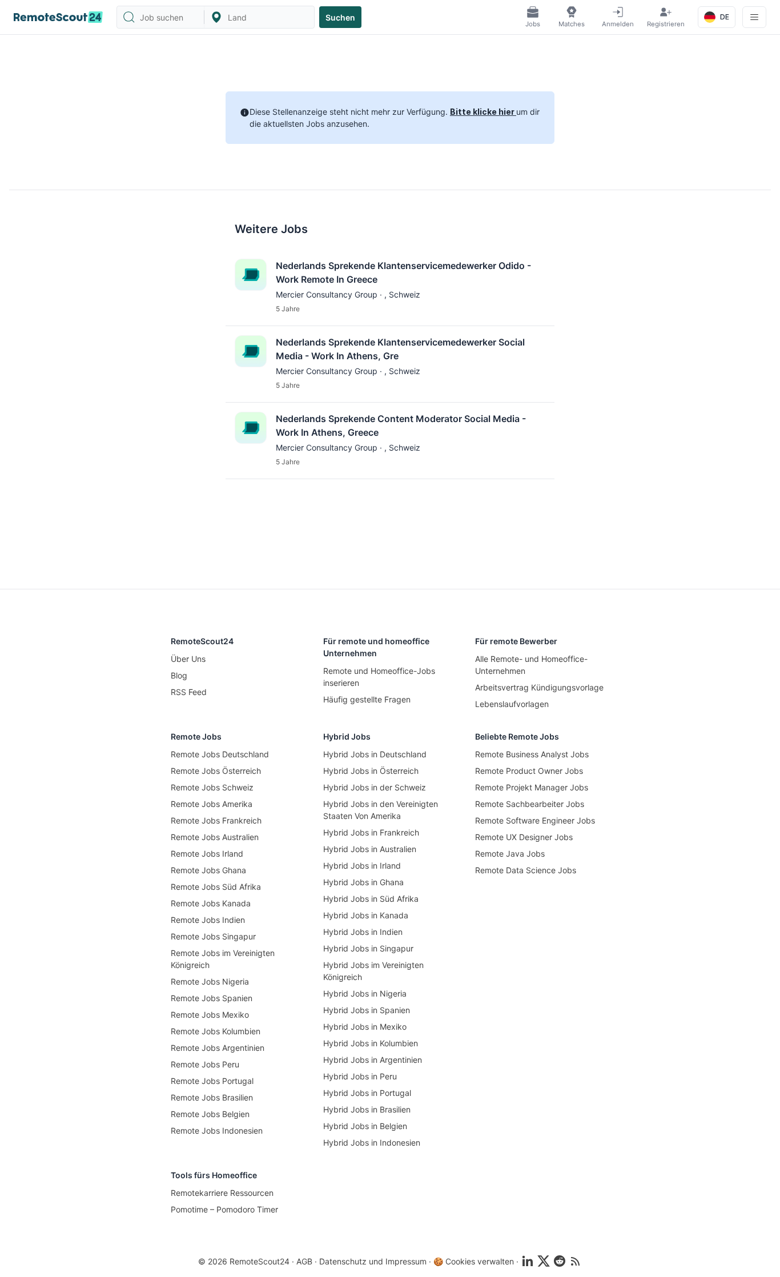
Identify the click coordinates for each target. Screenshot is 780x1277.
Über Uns (188, 659)
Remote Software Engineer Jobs (535, 820)
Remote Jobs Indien (208, 920)
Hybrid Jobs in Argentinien (372, 1060)
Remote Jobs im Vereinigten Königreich (223, 959)
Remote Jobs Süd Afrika (216, 887)
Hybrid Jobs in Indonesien (371, 1142)
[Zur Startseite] (58, 17)
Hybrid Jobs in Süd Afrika (371, 898)
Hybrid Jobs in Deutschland (375, 754)
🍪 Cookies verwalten (473, 1261)
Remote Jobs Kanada (211, 903)
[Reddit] (559, 1261)
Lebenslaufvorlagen (512, 704)
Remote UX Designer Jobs (524, 837)
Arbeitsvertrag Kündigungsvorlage (539, 687)
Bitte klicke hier (483, 112)
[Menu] (754, 17)
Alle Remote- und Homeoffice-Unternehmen (531, 665)
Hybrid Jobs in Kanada (365, 915)
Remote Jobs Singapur (213, 936)
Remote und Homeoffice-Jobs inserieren (379, 677)
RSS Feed (189, 692)
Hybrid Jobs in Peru (360, 1076)
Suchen (340, 17)
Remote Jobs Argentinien (217, 1048)
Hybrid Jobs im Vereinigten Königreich (373, 971)
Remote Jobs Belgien (210, 1114)
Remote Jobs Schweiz (212, 787)
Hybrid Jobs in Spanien (366, 1010)
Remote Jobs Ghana (208, 870)
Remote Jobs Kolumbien (215, 1031)
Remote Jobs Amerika (211, 804)
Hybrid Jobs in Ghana (363, 882)
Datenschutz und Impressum (373, 1261)
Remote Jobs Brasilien (212, 1097)
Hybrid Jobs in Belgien (365, 1126)
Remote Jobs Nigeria (210, 981)
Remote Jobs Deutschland (220, 754)
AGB (304, 1261)
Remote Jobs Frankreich (216, 820)
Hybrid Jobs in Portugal (367, 1093)
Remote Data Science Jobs (525, 870)
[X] (543, 1261)
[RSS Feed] (575, 1261)
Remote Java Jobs (510, 853)
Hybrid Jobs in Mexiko (365, 1026)
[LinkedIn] (527, 1261)
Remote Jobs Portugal (212, 1081)
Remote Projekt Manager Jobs (531, 787)
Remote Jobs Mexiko (210, 1014)
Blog (179, 675)
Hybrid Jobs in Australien (369, 849)
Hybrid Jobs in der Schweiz (374, 787)
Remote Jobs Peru (205, 1064)
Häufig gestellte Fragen (367, 699)
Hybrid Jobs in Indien (363, 932)
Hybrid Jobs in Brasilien (367, 1109)
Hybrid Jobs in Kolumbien (370, 1043)
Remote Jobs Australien (215, 837)
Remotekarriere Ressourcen (222, 1193)
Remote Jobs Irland (207, 853)
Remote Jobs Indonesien (217, 1130)
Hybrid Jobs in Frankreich (371, 832)
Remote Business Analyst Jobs (532, 754)
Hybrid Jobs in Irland (362, 865)
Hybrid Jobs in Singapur (368, 948)
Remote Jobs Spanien (211, 998)
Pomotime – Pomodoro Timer (224, 1209)
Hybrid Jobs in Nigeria (365, 993)
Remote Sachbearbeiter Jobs (529, 804)
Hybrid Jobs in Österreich (371, 771)
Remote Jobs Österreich (216, 771)
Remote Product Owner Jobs (529, 771)
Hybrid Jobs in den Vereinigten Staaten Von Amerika (380, 810)
